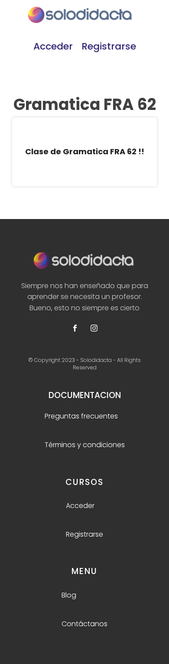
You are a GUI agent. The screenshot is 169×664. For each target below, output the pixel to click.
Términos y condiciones (85, 445)
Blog (69, 595)
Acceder (53, 46)
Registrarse (108, 46)
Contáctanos (84, 624)
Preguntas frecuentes (81, 416)
